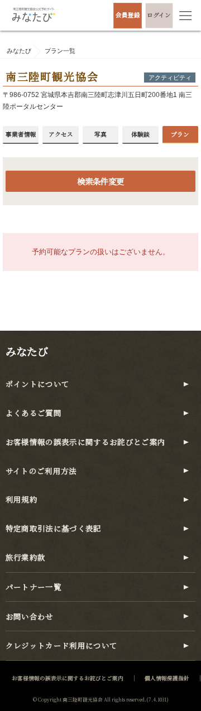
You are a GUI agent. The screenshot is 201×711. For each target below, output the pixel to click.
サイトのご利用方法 (41, 471)
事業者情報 (21, 134)
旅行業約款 (26, 557)
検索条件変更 (100, 181)
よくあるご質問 (33, 413)
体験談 (140, 134)
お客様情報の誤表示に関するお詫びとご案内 (86, 442)
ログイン (159, 15)
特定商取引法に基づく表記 (54, 528)
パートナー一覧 (33, 587)
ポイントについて (38, 384)
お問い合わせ (30, 616)
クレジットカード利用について (62, 645)
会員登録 (128, 15)
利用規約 (21, 499)
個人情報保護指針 (167, 678)
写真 (100, 134)
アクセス (61, 134)
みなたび (27, 351)
